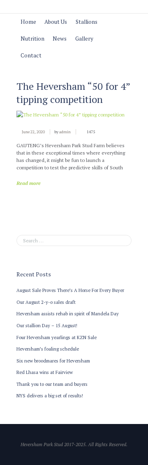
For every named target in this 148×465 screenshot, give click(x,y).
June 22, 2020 (33, 131)
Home (28, 21)
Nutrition (32, 38)
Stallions (86, 21)
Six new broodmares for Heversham (53, 361)
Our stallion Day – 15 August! (46, 325)
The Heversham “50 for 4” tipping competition (73, 93)
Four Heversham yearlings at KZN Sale (56, 337)
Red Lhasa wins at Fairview (44, 372)
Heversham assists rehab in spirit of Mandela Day (67, 313)
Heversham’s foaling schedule (47, 349)
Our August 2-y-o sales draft (46, 302)
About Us (55, 21)
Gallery (84, 38)
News (60, 38)
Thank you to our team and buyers (52, 384)
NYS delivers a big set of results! (49, 395)
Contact (31, 55)
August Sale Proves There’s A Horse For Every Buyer (70, 290)
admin (65, 131)
